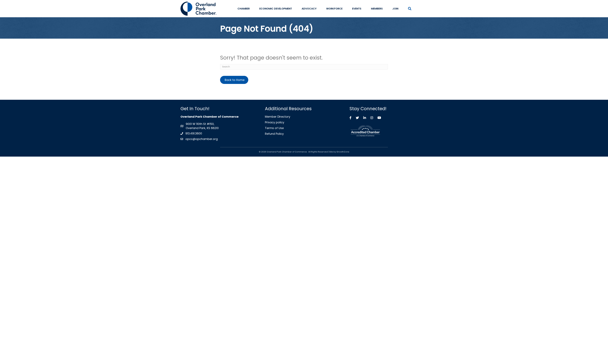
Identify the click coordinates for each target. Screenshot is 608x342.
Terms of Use (274, 128)
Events (356, 8)
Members (377, 8)
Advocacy (309, 8)
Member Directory (277, 117)
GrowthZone (342, 151)
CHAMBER (244, 8)
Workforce (334, 8)
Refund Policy (274, 134)
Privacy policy (274, 122)
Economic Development (275, 8)
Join (395, 8)
